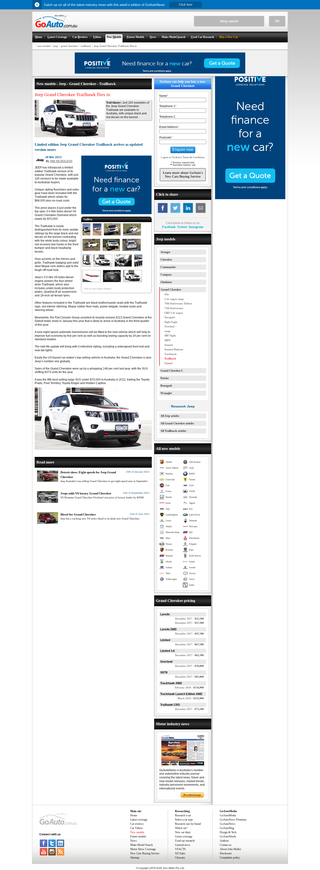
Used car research (185, 840)
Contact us (225, 845)
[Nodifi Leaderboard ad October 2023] (160, 72)
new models (43, 46)
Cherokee (166, 259)
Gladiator (166, 282)
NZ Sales (180, 853)
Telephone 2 (167, 116)
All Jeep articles (169, 416)
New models (137, 832)
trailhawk (86, 46)
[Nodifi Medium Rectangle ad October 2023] (116, 213)
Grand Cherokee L (171, 370)
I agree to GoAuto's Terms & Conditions (183, 157)
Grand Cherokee (171, 289)
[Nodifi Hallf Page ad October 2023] (250, 198)
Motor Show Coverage (143, 849)
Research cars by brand (188, 823)
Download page (192, 794)
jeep (55, 46)
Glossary (180, 857)
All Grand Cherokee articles (177, 423)
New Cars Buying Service (144, 853)
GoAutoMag (227, 828)
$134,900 (189, 687)
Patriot (164, 378)
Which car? (181, 828)
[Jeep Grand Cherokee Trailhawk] (86, 235)
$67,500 (189, 644)
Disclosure (226, 853)
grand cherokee (69, 46)
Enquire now (182, 150)
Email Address (169, 127)
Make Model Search (141, 845)
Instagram (196, 227)
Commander (168, 267)
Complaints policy (230, 857)
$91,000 (189, 676)
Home (133, 815)
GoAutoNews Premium (233, 819)
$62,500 (189, 655)
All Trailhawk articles (173, 431)
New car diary (183, 832)
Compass (166, 274)
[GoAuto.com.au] (54, 29)
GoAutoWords (228, 836)
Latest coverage (138, 819)
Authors (224, 840)
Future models (138, 836)
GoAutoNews (227, 823)
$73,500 (189, 709)
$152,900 (191, 698)
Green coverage (183, 836)
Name (163, 95)
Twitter (182, 227)
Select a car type (184, 819)
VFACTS (180, 849)
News (133, 840)
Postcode (165, 137)
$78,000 (189, 666)
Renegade (166, 385)
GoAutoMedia (228, 815)
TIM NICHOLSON (61, 161)
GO (277, 21)
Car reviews (137, 823)
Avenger (165, 252)
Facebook (169, 227)
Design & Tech (228, 832)
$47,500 (189, 633)
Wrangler (166, 393)
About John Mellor (230, 849)
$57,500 (189, 622)
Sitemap (134, 857)
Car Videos (136, 828)
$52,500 (189, 618)
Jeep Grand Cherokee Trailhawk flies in (115, 46)
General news (182, 845)
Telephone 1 (167, 106)
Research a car (183, 815)
